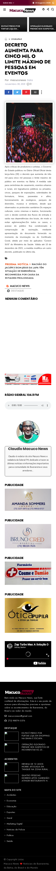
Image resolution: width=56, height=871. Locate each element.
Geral (9, 818)
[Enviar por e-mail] (35, 92)
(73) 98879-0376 (16, 720)
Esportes (11, 812)
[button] (7, 2)
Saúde (10, 841)
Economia (11, 800)
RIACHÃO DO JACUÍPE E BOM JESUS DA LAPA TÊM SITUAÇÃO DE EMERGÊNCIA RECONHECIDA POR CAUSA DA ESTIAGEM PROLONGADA (26, 271)
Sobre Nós (7, 3)
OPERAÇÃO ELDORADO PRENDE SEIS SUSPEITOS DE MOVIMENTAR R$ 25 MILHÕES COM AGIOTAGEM (36, 748)
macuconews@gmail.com (19, 716)
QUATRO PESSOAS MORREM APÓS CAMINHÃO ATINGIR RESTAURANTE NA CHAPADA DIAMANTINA (35, 779)
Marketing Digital (14, 823)
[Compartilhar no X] (17, 92)
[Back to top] (49, 864)
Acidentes (11, 795)
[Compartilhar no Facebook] (8, 92)
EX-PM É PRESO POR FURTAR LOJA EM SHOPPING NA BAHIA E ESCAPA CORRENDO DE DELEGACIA (36, 737)
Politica (10, 835)
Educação (11, 806)
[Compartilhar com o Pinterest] (26, 92)
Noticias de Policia (16, 829)
